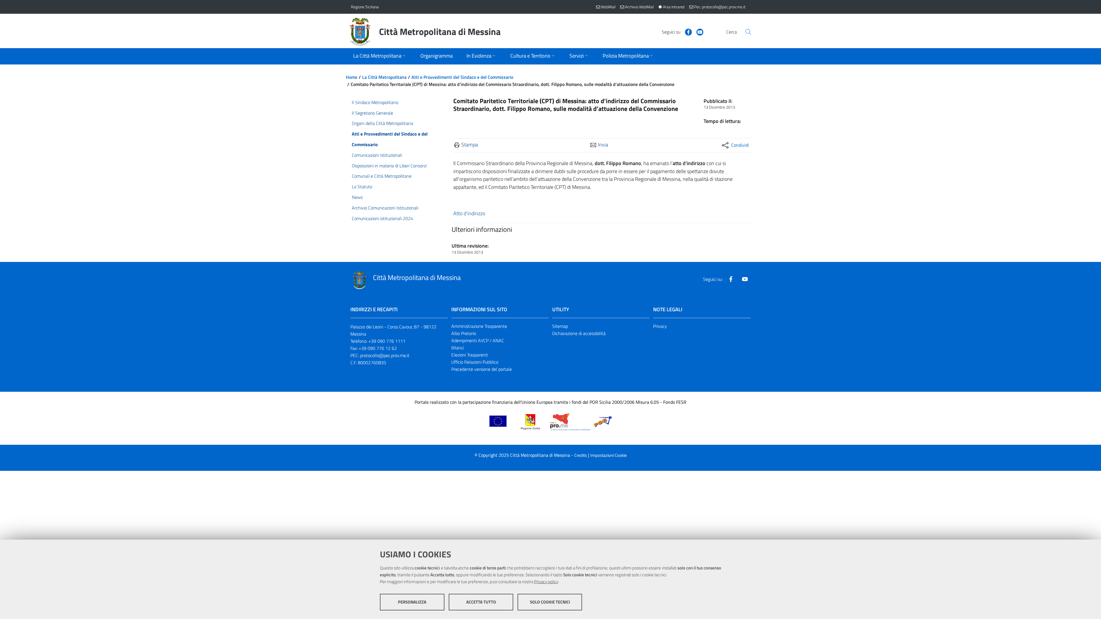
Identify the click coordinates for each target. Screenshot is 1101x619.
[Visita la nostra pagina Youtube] (697, 31)
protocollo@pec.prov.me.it (384, 355)
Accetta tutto (481, 602)
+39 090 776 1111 (386, 341)
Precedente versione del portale (481, 369)
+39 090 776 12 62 (378, 348)
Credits (580, 455)
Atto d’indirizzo (469, 213)
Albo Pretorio (463, 333)
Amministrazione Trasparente (479, 326)
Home (351, 77)
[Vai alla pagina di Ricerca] (748, 32)
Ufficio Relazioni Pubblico (474, 362)
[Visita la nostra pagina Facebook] (686, 31)
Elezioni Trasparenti (469, 354)
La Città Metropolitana (384, 77)
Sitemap (560, 326)
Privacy (660, 326)
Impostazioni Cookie (608, 455)
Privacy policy (546, 581)
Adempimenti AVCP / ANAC (477, 340)
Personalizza (412, 602)
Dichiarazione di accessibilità (579, 333)
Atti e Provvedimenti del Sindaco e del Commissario (462, 77)
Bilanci (457, 347)
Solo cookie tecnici (550, 602)
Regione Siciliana (365, 7)
